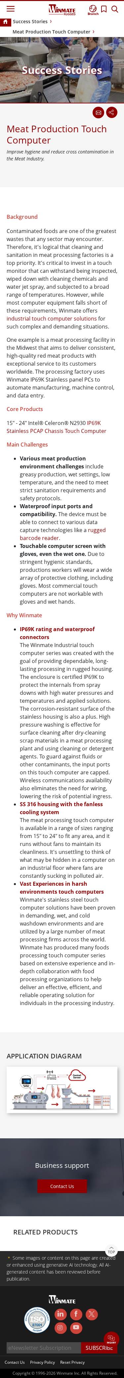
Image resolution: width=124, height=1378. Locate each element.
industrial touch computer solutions (52, 318)
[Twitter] (92, 1314)
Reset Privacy (72, 1362)
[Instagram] (61, 1328)
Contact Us (62, 1186)
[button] (112, 1340)
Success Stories (30, 21)
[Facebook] (76, 1314)
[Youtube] (76, 1328)
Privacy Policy (42, 1362)
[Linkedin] (61, 1314)
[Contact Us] (98, 112)
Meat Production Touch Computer (51, 32)
